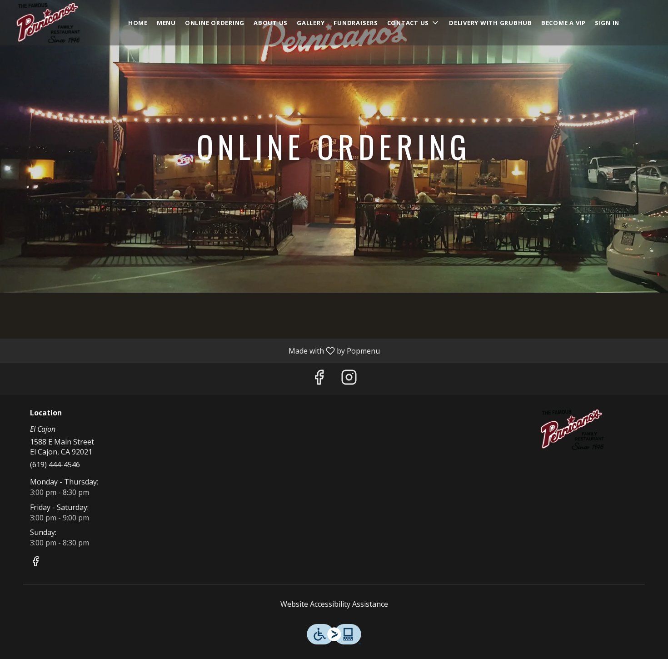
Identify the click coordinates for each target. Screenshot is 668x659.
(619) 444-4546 (55, 464)
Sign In (607, 23)
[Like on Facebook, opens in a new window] (319, 379)
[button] (414, 23)
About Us (271, 23)
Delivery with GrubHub (490, 23)
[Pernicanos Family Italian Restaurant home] (48, 22)
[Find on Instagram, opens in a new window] (349, 379)
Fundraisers (356, 23)
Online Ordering (214, 23)
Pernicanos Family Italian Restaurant (572, 429)
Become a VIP (563, 23)
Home (138, 23)
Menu (166, 23)
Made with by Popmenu (193, 350)
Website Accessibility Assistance (334, 604)
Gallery (310, 23)
